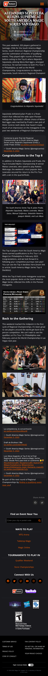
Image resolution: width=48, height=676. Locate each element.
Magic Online (24, 547)
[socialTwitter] (14, 581)
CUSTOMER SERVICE (9, 642)
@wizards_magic (20, 467)
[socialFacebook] (8, 581)
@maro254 (8, 467)
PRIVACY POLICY (8, 651)
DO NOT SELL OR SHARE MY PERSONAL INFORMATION (35, 647)
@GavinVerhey (28, 465)
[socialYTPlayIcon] (27, 581)
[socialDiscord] (40, 581)
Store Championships (24, 567)
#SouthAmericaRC (11, 463)
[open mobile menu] (42, 4)
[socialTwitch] (20, 581)
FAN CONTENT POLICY (33, 642)
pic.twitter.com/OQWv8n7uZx (16, 469)
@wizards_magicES (35, 467)
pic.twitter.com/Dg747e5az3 (32, 145)
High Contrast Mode (20, 665)
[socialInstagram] (33, 581)
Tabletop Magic (24, 541)
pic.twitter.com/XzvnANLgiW (15, 431)
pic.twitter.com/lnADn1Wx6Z (15, 445)
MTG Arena (24, 534)
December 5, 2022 (11, 437)
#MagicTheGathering (12, 465)
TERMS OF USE (7, 646)
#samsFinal (38, 463)
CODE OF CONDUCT (9, 656)
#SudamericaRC (26, 463)
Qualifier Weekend (24, 560)
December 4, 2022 (11, 151)
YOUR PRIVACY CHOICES (33, 653)
